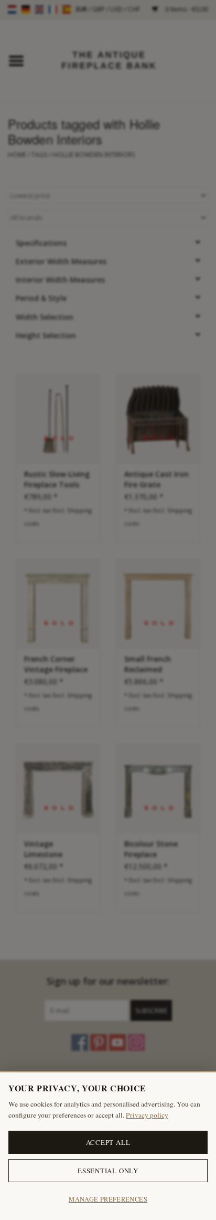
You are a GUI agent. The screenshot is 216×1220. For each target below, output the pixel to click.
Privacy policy (147, 1115)
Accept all (108, 1142)
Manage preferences (108, 1199)
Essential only (108, 1170)
